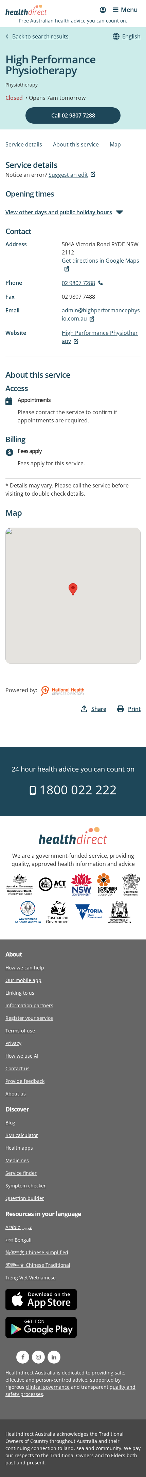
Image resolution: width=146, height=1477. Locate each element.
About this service (76, 144)
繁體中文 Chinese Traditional (37, 1265)
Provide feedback (24, 1081)
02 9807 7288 (78, 283)
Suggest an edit (68, 174)
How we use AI (21, 1056)
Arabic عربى (18, 1227)
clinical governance (48, 1387)
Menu (129, 9)
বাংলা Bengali (18, 1240)
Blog (10, 1122)
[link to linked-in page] (54, 1357)
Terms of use (20, 1030)
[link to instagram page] (38, 1357)
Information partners (29, 1005)
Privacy (13, 1043)
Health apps (19, 1148)
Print (134, 709)
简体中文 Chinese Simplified (36, 1252)
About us (15, 1093)
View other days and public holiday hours (58, 212)
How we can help (24, 967)
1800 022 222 (76, 789)
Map (115, 144)
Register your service (29, 1018)
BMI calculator (21, 1135)
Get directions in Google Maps (100, 260)
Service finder (21, 1173)
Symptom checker (25, 1185)
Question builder (24, 1198)
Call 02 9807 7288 (73, 115)
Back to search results (40, 36)
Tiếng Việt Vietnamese (30, 1277)
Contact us (17, 1068)
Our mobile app (23, 980)
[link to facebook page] (22, 1357)
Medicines (17, 1160)
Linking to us (19, 993)
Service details (23, 144)
